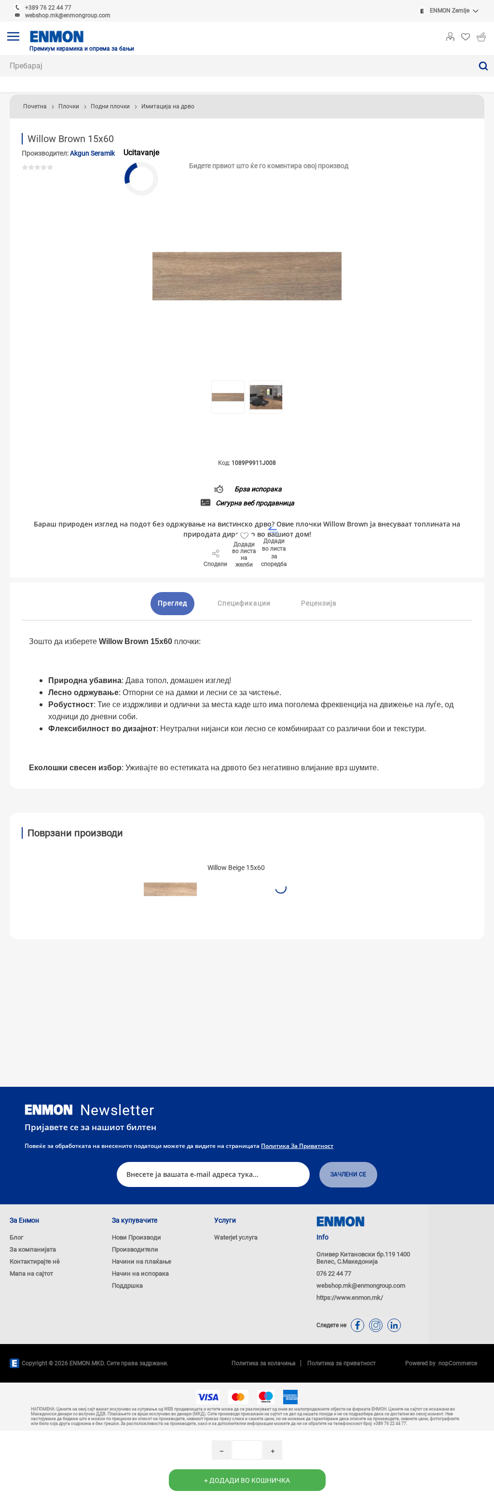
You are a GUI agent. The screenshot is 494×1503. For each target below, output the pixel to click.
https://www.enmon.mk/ (349, 1297)
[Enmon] (49, 1109)
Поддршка (127, 1285)
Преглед (172, 603)
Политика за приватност (297, 1146)
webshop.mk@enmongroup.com (67, 15)
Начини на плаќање (141, 1261)
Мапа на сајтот (31, 1273)
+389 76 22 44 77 (48, 7)
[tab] (172, 603)
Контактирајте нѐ (35, 1261)
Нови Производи (136, 1237)
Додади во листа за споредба (274, 552)
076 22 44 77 (333, 1273)
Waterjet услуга (236, 1237)
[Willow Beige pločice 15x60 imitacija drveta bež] (170, 889)
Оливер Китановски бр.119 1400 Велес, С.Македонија (363, 1258)
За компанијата (33, 1249)
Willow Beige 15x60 (236, 867)
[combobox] (236, 66)
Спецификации (244, 603)
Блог (16, 1237)
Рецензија (319, 603)
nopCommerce (456, 1363)
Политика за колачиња (264, 1363)
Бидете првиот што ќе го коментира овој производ (268, 166)
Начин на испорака (140, 1273)
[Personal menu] (450, 34)
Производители (135, 1249)
